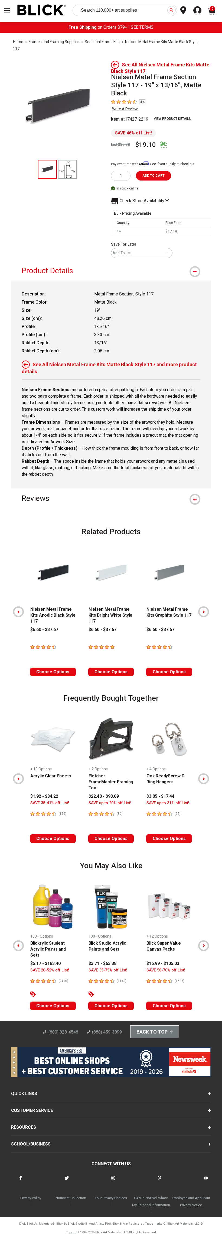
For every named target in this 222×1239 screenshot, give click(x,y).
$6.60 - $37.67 (44, 629)
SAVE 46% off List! (133, 133)
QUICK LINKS (24, 1093)
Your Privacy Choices (111, 1198)
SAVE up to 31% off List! (167, 803)
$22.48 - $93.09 (104, 796)
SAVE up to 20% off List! (110, 803)
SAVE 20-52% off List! (49, 970)
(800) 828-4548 (63, 1032)
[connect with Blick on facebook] (20, 1181)
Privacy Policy (30, 1198)
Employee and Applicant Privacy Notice (191, 1201)
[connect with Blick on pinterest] (159, 1181)
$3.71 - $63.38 (102, 963)
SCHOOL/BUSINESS (31, 1144)
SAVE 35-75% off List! (108, 970)
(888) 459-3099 (107, 1032)
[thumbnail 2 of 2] (67, 169)
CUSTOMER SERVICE (32, 1110)
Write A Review (125, 109)
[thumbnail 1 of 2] (47, 169)
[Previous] (18, 611)
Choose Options (52, 671)
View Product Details (172, 119)
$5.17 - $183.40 (45, 963)
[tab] (111, 271)
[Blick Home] (41, 10)
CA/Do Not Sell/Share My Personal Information (151, 1201)
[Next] (203, 611)
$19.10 (145, 145)
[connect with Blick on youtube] (205, 1181)
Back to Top (152, 1032)
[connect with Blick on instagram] (113, 1181)
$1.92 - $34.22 (44, 796)
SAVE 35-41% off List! (49, 803)
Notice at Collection (71, 1198)
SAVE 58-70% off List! (165, 970)
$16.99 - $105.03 (162, 963)
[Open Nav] (7, 10)
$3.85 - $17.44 (160, 796)
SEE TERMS (142, 27)
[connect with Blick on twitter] (66, 1181)
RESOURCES (23, 1127)
